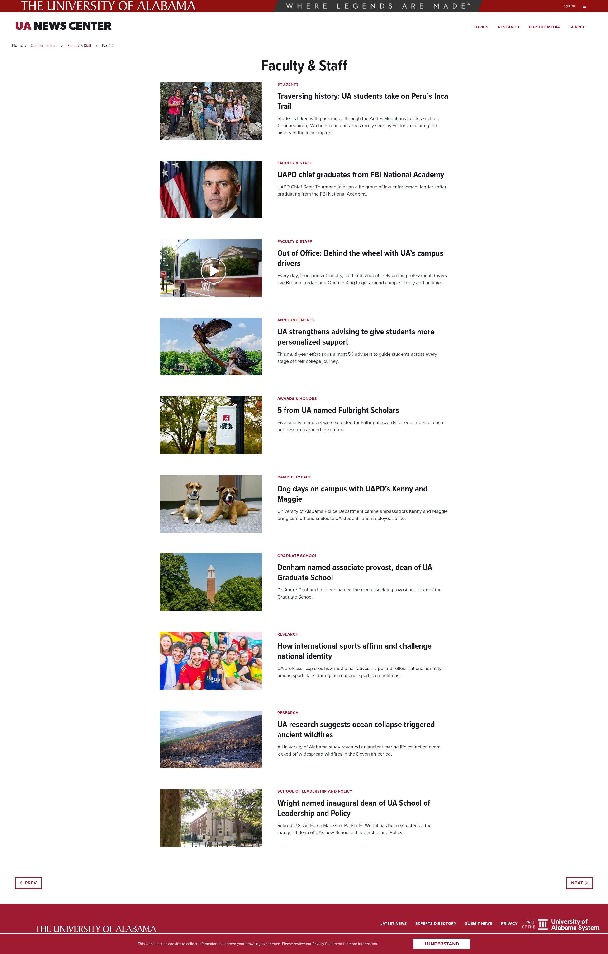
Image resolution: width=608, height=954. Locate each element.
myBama (570, 6)
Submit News (478, 923)
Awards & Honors (297, 398)
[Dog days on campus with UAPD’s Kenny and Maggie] (304, 507)
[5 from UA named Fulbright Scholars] (304, 429)
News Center (63, 27)
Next (577, 883)
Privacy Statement (327, 943)
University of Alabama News (95, 929)
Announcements (296, 320)
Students (288, 84)
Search (578, 27)
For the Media (544, 27)
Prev (31, 883)
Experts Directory (435, 923)
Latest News (393, 923)
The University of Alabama (108, 6)
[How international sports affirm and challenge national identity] (304, 664)
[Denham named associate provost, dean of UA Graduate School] (304, 586)
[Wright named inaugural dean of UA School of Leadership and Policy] (304, 821)
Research (508, 27)
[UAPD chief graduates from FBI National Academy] (304, 193)
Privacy (509, 923)
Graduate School (297, 555)
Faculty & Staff (79, 45)
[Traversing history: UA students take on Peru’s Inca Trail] (304, 114)
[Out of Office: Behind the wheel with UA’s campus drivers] (304, 271)
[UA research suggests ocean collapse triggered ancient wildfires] (304, 743)
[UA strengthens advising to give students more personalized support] (304, 350)
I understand (442, 943)
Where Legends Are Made (378, 6)
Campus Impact (44, 45)
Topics (481, 27)
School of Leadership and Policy (314, 791)
